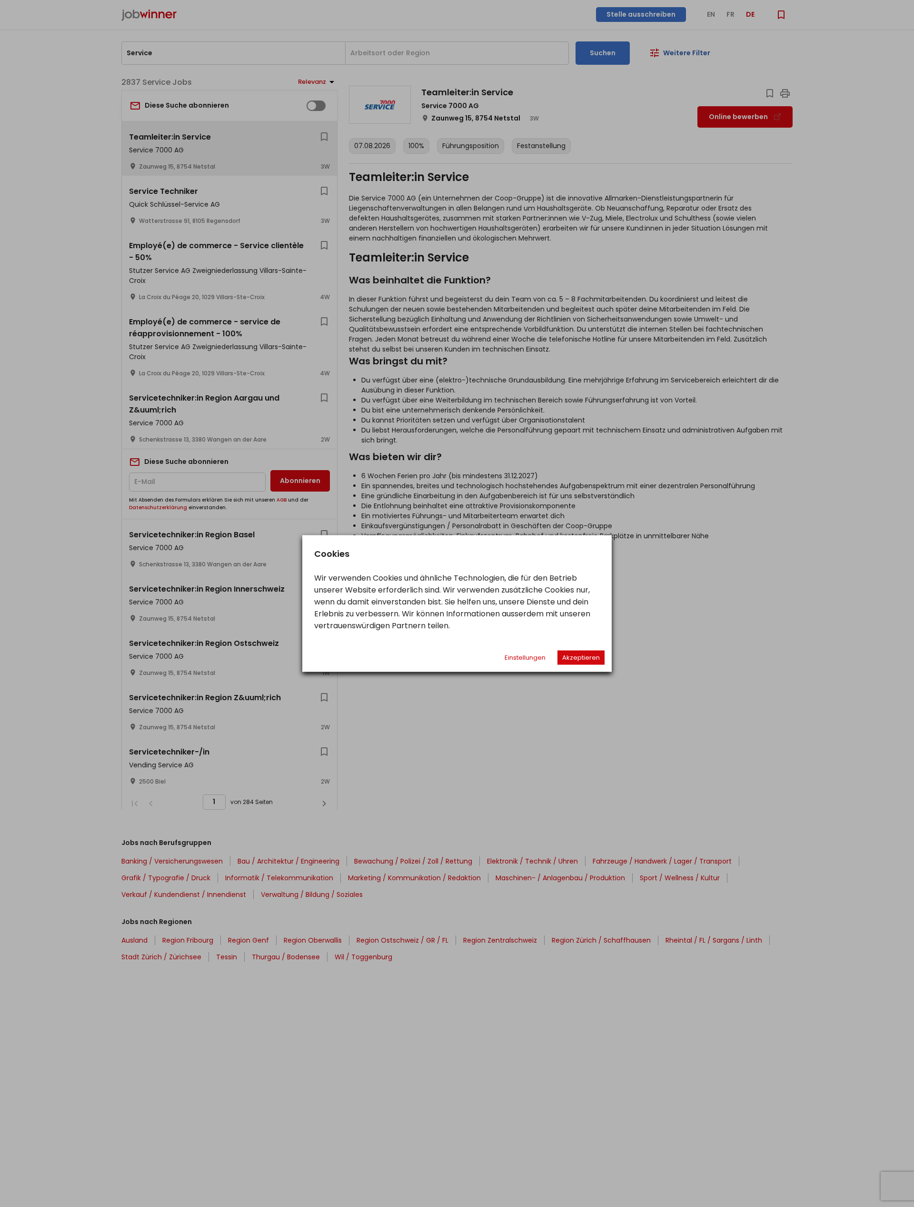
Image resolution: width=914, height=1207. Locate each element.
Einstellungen (525, 657)
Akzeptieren (581, 657)
